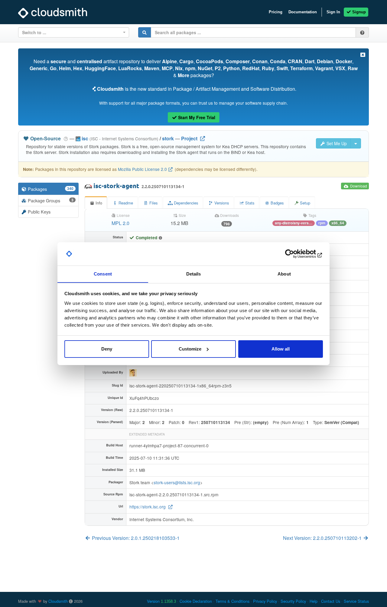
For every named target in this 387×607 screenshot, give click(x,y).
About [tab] (284, 273)
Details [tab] (193, 273)
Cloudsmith (58, 601)
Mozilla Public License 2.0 (142, 169)
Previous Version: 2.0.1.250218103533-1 (135, 537)
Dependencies (185, 203)
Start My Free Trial (196, 117)
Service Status (356, 601)
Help (313, 601)
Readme (125, 203)
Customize (190, 348)
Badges (276, 203)
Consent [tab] (103, 273)
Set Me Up (336, 143)
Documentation (302, 12)
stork (168, 138)
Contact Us (330, 601)
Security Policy (293, 601)
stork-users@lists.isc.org (177, 482)
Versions (221, 203)
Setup (304, 203)
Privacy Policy (265, 601)
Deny (106, 348)
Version (161, 601)
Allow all (281, 348)
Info (98, 203)
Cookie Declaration (196, 601)
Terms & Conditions (232, 601)
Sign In (333, 12)
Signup (358, 12)
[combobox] (73, 32)
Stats (249, 203)
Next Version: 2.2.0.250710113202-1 (323, 537)
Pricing (275, 12)
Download (358, 185)
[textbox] (72, 32)
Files (153, 203)
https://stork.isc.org (148, 507)
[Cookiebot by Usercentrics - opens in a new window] (296, 253)
